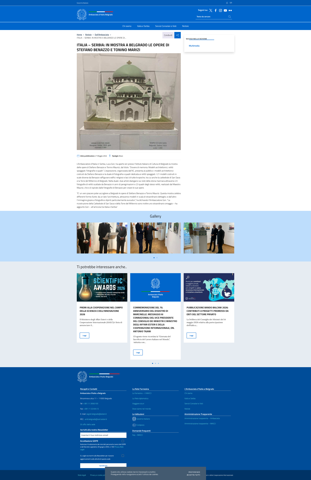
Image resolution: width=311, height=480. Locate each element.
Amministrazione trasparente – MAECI (200, 423)
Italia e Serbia (190, 398)
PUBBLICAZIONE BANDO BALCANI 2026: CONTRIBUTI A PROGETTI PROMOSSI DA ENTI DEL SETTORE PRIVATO (208, 311)
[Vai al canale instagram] (219, 10)
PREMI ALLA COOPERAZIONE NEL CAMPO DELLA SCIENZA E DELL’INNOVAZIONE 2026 (101, 311)
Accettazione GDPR (89, 441)
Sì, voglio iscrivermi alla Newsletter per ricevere (97, 455)
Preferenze (194, 472)
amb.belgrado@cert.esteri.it (96, 419)
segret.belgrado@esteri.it (96, 413)
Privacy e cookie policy (98, 475)
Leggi (86, 335)
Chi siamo (188, 393)
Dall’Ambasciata (102, 34)
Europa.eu (140, 424)
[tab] (154, 257)
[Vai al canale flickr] (229, 10)
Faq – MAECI (137, 434)
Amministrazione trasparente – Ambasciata (202, 418)
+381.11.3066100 (90, 403)
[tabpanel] (102, 239)
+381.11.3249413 (91, 408)
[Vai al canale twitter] (210, 10)
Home (79, 34)
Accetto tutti (193, 475)
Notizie (88, 34)
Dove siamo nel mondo (141, 408)
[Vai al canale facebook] (215, 10)
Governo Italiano (82, 3)
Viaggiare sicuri (138, 403)
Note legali (82, 475)
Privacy (117, 447)
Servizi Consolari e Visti (194, 403)
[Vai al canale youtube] (224, 10)
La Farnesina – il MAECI (141, 393)
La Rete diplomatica (140, 398)
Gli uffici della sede (87, 424)
